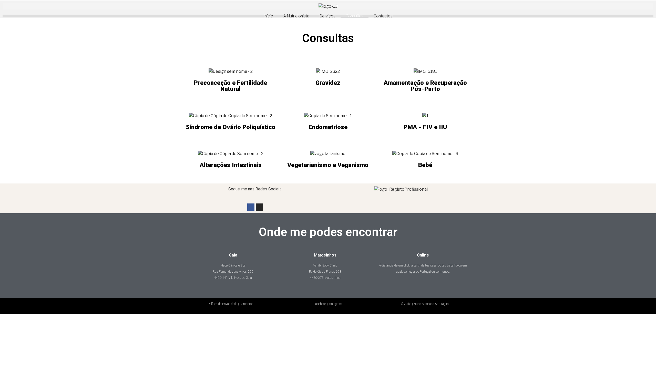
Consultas (354, 16)
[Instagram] (259, 207)
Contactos (383, 16)
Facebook (320, 304)
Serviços (327, 16)
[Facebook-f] (250, 207)
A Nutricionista (296, 16)
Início (268, 16)
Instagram (335, 304)
